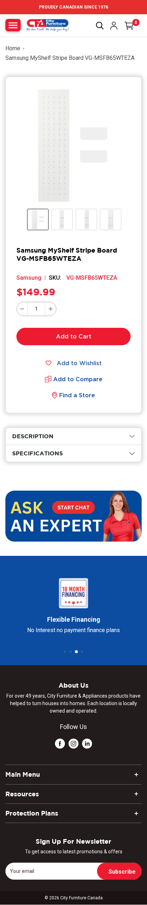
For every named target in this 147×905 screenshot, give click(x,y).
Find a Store (77, 395)
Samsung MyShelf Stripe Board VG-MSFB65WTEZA (70, 58)
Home (12, 48)
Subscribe (122, 871)
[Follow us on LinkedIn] (87, 743)
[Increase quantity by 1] (50, 309)
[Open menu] (13, 25)
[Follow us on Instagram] (73, 743)
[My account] (113, 25)
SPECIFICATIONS (37, 453)
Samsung (28, 277)
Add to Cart (73, 336)
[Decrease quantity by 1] (22, 309)
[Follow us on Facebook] (60, 743)
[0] (129, 25)
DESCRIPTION (33, 436)
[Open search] (100, 26)
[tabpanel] (73, 436)
